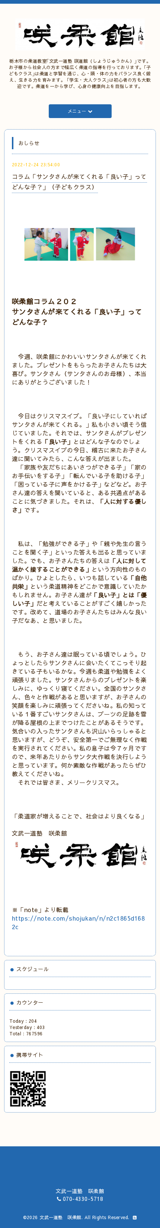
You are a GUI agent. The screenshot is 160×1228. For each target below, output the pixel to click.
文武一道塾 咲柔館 (60, 1217)
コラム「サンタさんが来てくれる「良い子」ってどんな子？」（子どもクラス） (79, 181)
